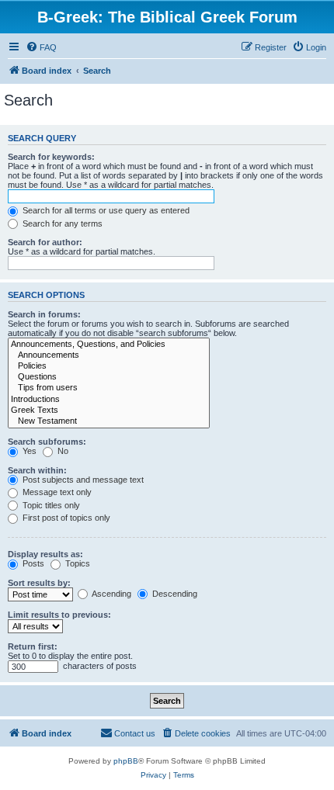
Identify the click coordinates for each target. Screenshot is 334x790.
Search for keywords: (51, 156)
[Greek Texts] (108, 410)
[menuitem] (41, 47)
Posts (32, 563)
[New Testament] (108, 421)
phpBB (125, 761)
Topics (76, 563)
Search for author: (45, 242)
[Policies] (108, 366)
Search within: (37, 470)
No (61, 451)
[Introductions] (108, 399)
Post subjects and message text (82, 479)
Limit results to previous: (59, 614)
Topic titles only (50, 505)
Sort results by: (39, 582)
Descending (173, 593)
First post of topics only (65, 517)
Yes (28, 451)
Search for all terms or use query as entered (105, 210)
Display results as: (45, 554)
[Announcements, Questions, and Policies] (108, 344)
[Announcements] (108, 355)
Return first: (32, 646)
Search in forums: (44, 314)
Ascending (110, 593)
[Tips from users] (108, 388)
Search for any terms (61, 223)
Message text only (56, 492)
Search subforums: (47, 441)
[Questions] (108, 377)
